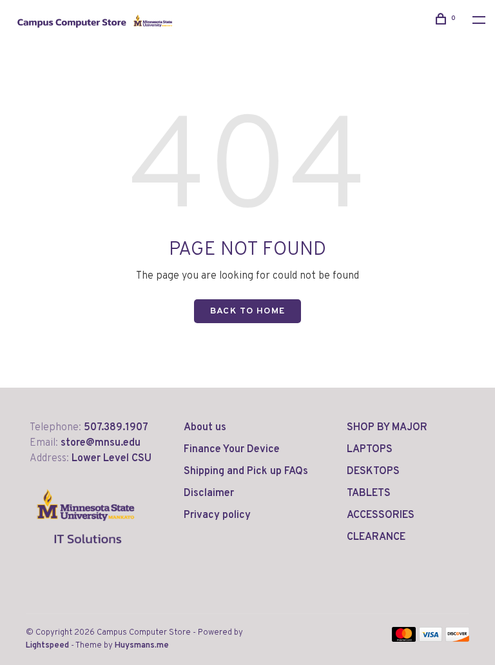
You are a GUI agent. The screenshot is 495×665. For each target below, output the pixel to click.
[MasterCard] (404, 639)
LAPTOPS (370, 449)
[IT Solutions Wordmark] (86, 554)
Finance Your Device (232, 449)
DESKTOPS (373, 471)
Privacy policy (217, 515)
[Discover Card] (457, 639)
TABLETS (369, 493)
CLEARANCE (376, 537)
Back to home (248, 311)
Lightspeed (47, 645)
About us (205, 427)
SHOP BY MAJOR (387, 427)
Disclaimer (209, 493)
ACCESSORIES (380, 515)
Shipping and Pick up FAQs (246, 471)
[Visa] (431, 639)
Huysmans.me (142, 645)
